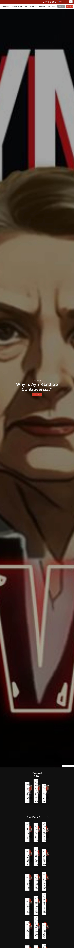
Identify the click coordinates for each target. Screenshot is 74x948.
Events (26, 6)
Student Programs (17, 6)
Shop (49, 6)
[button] (63, 2)
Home (65, 766)
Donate (69, 6)
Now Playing (33, 6)
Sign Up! (61, 6)
